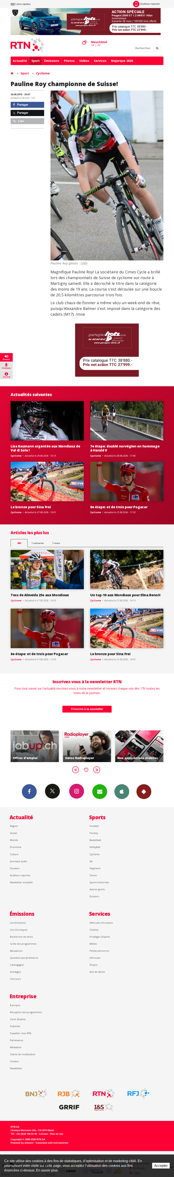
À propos (15, 1005)
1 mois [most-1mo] (56, 543)
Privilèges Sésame (100, 936)
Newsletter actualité (21, 882)
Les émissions (18, 922)
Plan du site (56, 1134)
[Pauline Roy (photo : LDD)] (107, 175)
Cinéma (94, 929)
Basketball (95, 840)
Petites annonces (99, 950)
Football (94, 826)
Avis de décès (97, 971)
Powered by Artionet (22, 1143)
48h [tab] (19, 543)
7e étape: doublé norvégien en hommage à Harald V (124, 448)
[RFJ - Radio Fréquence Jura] (138, 1093)
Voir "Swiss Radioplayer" (36, 746)
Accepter (161, 1165)
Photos (69, 61)
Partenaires (16, 1040)
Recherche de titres (21, 936)
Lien (20, 121)
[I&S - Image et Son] (104, 1107)
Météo (93, 943)
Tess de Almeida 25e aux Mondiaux (40, 595)
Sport (35, 61)
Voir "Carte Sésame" (141, 746)
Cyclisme (43, 73)
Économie (15, 847)
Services (100, 61)
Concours (15, 978)
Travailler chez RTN (20, 1033)
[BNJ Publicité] (35, 1093)
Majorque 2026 (122, 61)
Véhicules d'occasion (101, 922)
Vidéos (84, 61)
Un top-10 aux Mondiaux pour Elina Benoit (125, 595)
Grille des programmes (23, 943)
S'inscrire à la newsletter (87, 709)
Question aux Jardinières (24, 957)
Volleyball (95, 847)
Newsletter (16, 1068)
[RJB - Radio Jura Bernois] (69, 1093)
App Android (143, 791)
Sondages (15, 971)
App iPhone (121, 791)
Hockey (94, 833)
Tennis (93, 875)
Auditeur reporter (20, 875)
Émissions (51, 61)
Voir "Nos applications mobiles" (88, 746)
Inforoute (95, 957)
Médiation (15, 1047)
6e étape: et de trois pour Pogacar (118, 507)
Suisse (13, 833)
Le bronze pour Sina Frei (31, 507)
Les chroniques (18, 929)
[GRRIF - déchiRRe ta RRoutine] (69, 1107)
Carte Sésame (18, 1019)
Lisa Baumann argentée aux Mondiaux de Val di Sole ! (45, 448)
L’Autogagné (17, 964)
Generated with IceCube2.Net (52, 1143)
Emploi (93, 964)
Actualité (20, 61)
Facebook (29, 791)
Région (14, 826)
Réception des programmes (26, 1012)
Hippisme (95, 868)
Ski (91, 861)
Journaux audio (18, 861)
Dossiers (15, 868)
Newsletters (99, 791)
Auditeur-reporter (150, 4)
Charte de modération (22, 1054)
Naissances (16, 950)
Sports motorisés (99, 882)
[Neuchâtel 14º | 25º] (84, 38)
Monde (14, 840)
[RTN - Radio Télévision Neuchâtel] (104, 1093)
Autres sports (97, 889)
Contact (14, 1061)
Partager (22, 104)
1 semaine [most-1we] (37, 543)
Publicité (15, 1026)
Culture (14, 854)
